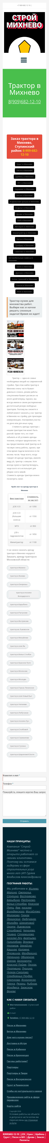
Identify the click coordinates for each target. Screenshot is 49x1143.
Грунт (6, 1137)
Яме (17, 907)
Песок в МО (18, 1137)
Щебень (39, 1134)
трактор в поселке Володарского (23, 594)
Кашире (12, 949)
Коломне (23, 949)
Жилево (33, 888)
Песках (32, 964)
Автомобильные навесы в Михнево (20, 259)
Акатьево (29, 938)
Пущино (27, 968)
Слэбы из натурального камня (24, 1091)
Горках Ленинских (18, 917)
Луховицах (13, 953)
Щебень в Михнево (24, 176)
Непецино (13, 957)
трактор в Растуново (18, 612)
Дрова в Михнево (24, 214)
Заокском (26, 987)
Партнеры (12, 1067)
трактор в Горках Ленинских (22, 688)
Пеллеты (25, 1140)
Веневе (11, 991)
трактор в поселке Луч (19, 721)
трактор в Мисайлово (19, 637)
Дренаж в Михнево (25, 273)
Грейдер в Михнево (24, 245)
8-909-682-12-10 (29, 152)
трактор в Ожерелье (18, 584)
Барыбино (13, 900)
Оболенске (27, 957)
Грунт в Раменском (18, 1085)
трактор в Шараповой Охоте (22, 754)
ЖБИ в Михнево (24, 291)
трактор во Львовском (19, 629)
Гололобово (14, 942)
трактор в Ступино (18, 746)
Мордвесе (13, 987)
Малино (12, 892)
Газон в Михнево (24, 266)
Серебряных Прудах (19, 976)
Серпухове (13, 980)
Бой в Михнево (24, 220)
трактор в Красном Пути (20, 663)
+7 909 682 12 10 (22, 1017)
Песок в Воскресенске (19, 1079)
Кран (30, 1134)
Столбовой (14, 930)
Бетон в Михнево (24, 195)
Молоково (13, 915)
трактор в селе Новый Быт (21, 696)
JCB (23, 1134)
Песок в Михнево (24, 170)
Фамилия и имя (10, 775)
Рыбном (32, 983)
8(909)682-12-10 (24, 101)
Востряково (28, 896)
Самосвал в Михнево (24, 251)
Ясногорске (28, 980)
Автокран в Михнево (24, 226)
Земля (40, 1137)
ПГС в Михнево (24, 183)
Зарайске (26, 945)
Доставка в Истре (17, 1043)
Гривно (11, 934)
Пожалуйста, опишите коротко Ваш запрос (24, 792)
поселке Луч (14, 938)
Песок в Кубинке (16, 1049)
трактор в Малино (17, 567)
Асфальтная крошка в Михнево (24, 201)
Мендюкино (29, 953)
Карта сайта (14, 1106)
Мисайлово (33, 911)
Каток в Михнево (25, 239)
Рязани (20, 983)
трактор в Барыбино (18, 604)
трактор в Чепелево (18, 704)
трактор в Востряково (19, 621)
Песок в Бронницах (18, 1055)
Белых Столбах (17, 904)
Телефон (7, 784)
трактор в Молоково (18, 671)
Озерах (11, 961)
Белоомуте (24, 961)
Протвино (14, 968)
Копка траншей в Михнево (24, 279)
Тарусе (11, 983)
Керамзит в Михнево (24, 189)
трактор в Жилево (17, 576)
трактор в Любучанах (19, 713)
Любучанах (29, 919)
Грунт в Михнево (24, 164)
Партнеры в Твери (17, 1073)
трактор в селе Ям (17, 646)
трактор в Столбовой (19, 729)
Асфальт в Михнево (24, 208)
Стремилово (25, 934)
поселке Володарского (19, 909)
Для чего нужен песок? (20, 1037)
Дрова (30, 1137)
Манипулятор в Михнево (24, 233)
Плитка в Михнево (24, 285)
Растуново (28, 900)
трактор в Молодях (18, 679)
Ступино (13, 896)
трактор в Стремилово (19, 737)
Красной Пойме (16, 964)
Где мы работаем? (17, 1061)
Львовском (23, 926)
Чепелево (29, 930)
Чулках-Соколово (17, 972)
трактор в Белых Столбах (20, 654)
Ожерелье (24, 892)
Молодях (12, 923)
